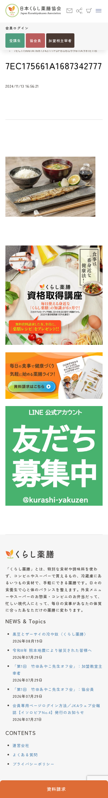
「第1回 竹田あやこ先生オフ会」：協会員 (53, 689)
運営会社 (21, 745)
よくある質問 (25, 754)
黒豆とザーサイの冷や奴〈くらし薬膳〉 (50, 634)
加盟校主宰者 (60, 40)
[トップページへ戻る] (33, 11)
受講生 (15, 40)
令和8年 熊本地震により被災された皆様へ (52, 650)
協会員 (35, 40)
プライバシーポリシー (34, 764)
